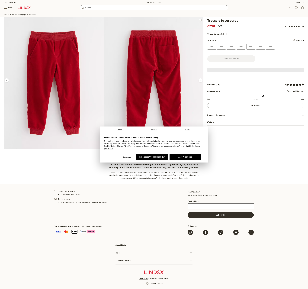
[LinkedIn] (251, 232)
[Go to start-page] (24, 8)
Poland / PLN (299, 2)
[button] (54, 83)
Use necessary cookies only (152, 157)
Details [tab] (154, 129)
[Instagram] (190, 232)
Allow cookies (185, 157)
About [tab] (187, 129)
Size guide (300, 40)
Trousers (32, 14)
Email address (194, 201)
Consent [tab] (120, 129)
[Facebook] (205, 232)
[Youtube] (236, 232)
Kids (5, 14)
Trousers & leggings (18, 14)
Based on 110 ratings (295, 91)
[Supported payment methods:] (120, 232)
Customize (127, 157)
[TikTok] (220, 232)
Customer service (10, 2)
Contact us (143, 279)
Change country (156, 283)
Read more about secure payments (88, 226)
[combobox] (154, 7)
